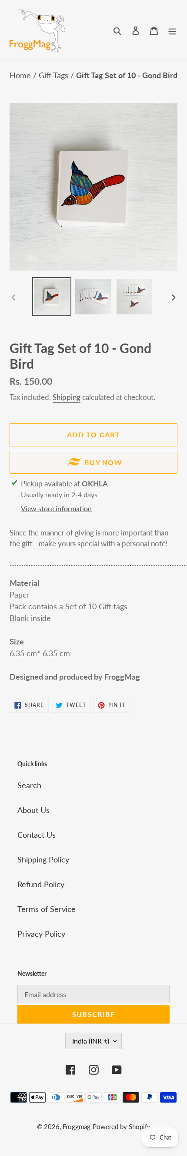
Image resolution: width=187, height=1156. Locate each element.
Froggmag (76, 1126)
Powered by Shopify (121, 1126)
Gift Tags (54, 75)
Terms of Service (46, 909)
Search (29, 785)
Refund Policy (40, 884)
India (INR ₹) (90, 1041)
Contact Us (36, 834)
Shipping (66, 397)
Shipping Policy (43, 859)
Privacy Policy (41, 933)
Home (21, 75)
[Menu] (172, 30)
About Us (33, 810)
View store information (56, 508)
